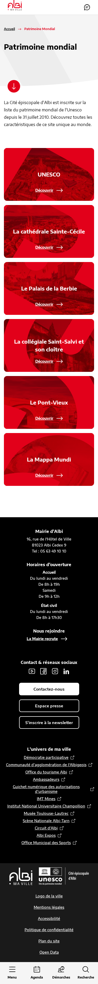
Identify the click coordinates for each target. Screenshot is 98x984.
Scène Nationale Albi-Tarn (46, 820)
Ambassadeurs (46, 779)
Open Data (49, 952)
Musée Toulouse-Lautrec (46, 813)
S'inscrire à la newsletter (49, 722)
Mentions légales (49, 907)
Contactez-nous (87, 7)
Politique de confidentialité (49, 930)
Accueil (9, 29)
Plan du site (49, 941)
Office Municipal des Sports (46, 842)
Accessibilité (49, 918)
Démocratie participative (46, 757)
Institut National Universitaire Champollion (46, 806)
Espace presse (49, 705)
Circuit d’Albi (46, 828)
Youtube (32, 671)
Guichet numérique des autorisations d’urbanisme (46, 789)
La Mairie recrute (42, 638)
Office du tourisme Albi (46, 772)
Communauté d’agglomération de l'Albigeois (46, 765)
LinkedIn (66, 671)
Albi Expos (46, 835)
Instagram (55, 671)
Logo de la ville (49, 896)
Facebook (43, 671)
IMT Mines (46, 799)
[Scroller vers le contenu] (14, 86)
